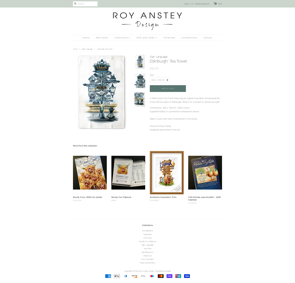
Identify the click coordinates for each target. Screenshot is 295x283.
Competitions (189, 37)
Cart (220, 3)
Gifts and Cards (145, 37)
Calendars (148, 234)
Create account (202, 3)
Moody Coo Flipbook (147, 241)
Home (86, 37)
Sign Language (87, 49)
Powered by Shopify (163, 271)
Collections (121, 37)
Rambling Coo (147, 252)
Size (152, 75)
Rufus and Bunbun (147, 263)
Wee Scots (102, 37)
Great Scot (147, 256)
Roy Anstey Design (146, 271)
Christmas (169, 37)
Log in (187, 3)
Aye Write (147, 248)
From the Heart (147, 259)
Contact (207, 37)
